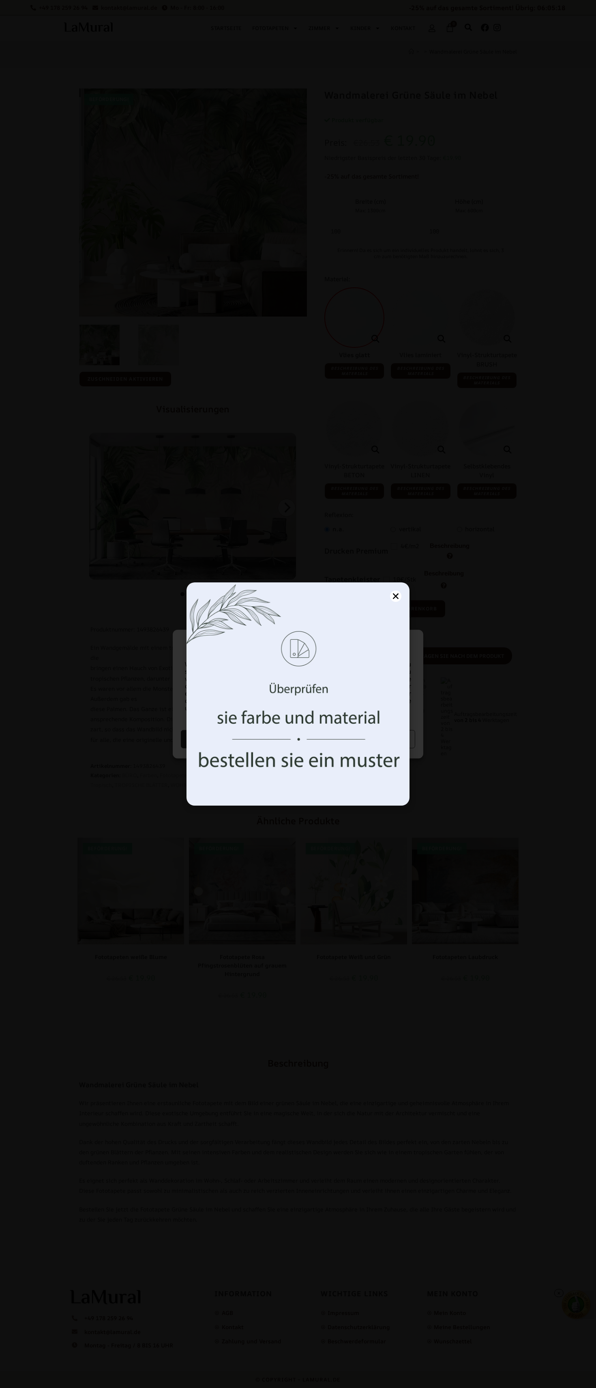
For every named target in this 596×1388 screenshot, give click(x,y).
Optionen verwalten (357, 739)
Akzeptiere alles (239, 739)
